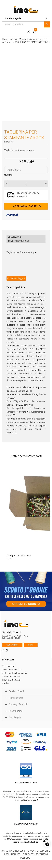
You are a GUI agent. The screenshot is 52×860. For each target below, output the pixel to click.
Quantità (8, 175)
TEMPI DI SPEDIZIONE (18, 241)
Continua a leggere (16, 278)
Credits (5, 683)
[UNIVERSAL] (26, 215)
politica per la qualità (29, 800)
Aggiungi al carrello (27, 206)
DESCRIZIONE (15, 237)
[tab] (25, 237)
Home (5, 39)
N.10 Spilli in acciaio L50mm (18, 555)
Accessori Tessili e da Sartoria (23, 39)
